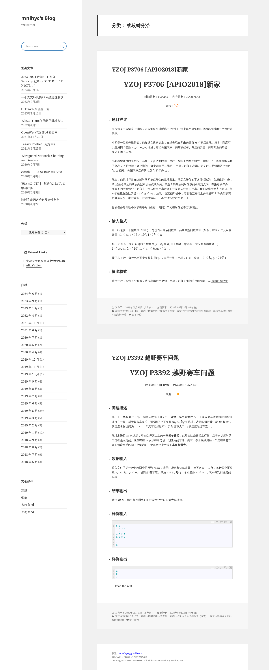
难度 (124, 311)
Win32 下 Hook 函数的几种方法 (42, 121)
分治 (230, 311)
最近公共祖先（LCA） (196, 616)
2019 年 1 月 (29, 433)
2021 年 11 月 (30, 323)
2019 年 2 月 (29, 425)
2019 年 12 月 (30, 359)
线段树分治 (120, 314)
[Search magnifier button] (62, 46)
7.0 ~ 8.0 (134, 311)
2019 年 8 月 (29, 389)
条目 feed (27, 505)
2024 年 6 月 (29, 294)
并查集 (163, 616)
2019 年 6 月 (29, 403)
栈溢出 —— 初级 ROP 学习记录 (41, 172)
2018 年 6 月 (29, 462)
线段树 (207, 311)
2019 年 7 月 (29, 396)
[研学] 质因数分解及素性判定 (40, 200)
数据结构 (153, 311)
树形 (162, 311)
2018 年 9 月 (29, 440)
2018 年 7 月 (29, 455)
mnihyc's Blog (38, 18)
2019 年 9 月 (29, 381)
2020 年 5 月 (29, 345)
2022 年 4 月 (29, 316)
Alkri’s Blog (34, 265)
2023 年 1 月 (29, 308)
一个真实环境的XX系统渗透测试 (42, 97)
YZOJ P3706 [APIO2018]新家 (150, 69)
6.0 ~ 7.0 (134, 616)
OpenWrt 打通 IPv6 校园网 (39, 132)
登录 (24, 497)
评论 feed (27, 512)
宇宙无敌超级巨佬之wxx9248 (45, 261)
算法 (117, 311)
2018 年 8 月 (29, 447)
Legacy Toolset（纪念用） (39, 144)
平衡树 (171, 311)
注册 (24, 490)
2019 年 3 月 (29, 418)
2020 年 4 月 (29, 352)
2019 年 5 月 (29, 411)
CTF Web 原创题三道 (35, 109)
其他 (223, 311)
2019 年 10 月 (30, 374)
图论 (179, 616)
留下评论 (136, 314)
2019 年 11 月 (30, 367)
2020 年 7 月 (29, 338)
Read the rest (219, 281)
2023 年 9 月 (29, 301)
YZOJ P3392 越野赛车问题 (145, 357)
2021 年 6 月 (29, 330)
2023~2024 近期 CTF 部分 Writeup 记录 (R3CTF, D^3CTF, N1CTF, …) (42, 81)
